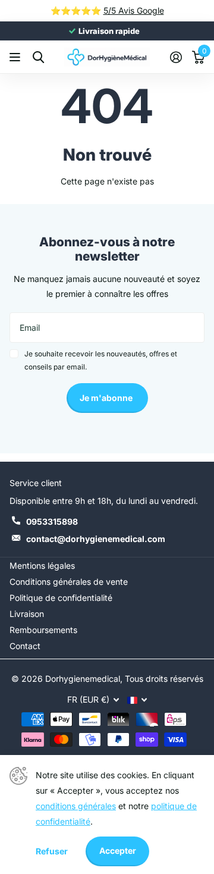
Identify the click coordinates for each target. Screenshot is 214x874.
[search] (38, 57)
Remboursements (43, 630)
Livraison (27, 614)
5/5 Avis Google (133, 10)
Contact (25, 646)
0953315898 (52, 521)
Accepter (117, 850)
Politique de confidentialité (61, 598)
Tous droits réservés (164, 678)
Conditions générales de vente (69, 582)
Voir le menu (16, 57)
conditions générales (76, 806)
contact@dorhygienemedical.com (95, 539)
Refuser (52, 851)
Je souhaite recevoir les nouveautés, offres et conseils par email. (100, 360)
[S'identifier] (175, 57)
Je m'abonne (107, 398)
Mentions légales (42, 565)
